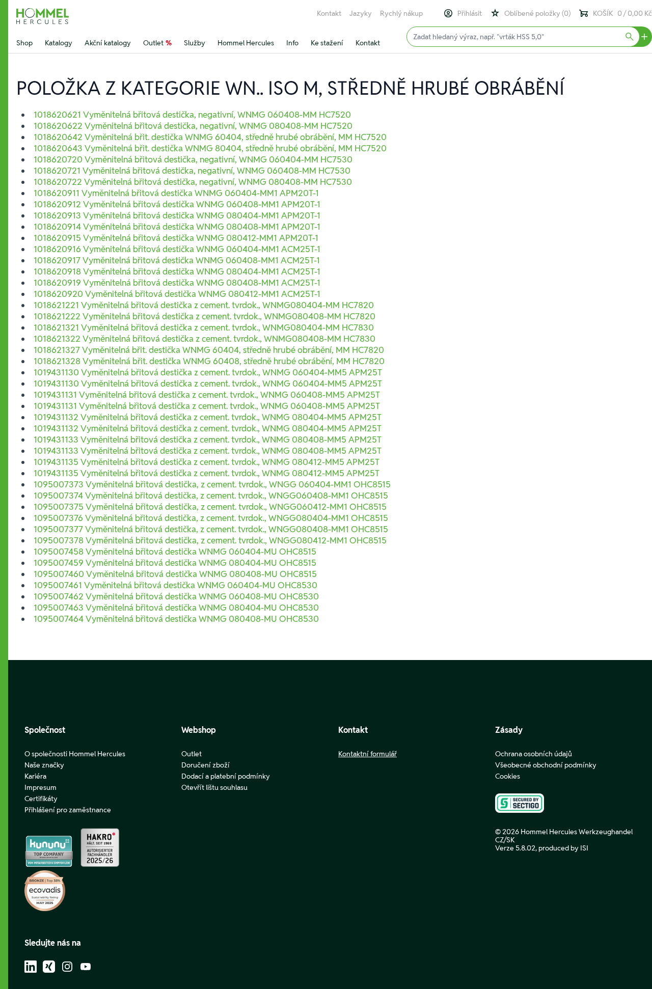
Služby (194, 42)
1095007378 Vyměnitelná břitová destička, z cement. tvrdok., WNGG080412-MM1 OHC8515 (210, 540)
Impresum (40, 787)
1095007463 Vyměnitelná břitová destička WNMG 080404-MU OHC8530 (176, 607)
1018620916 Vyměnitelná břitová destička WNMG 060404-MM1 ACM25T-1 (177, 249)
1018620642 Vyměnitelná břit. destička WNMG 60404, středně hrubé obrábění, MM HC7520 (210, 137)
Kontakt (329, 13)
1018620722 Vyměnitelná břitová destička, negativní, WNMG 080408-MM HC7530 (193, 181)
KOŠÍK (622, 13)
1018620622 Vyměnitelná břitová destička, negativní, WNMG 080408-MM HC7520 (193, 125)
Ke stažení (327, 42)
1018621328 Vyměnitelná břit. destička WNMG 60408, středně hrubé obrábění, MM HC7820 (209, 361)
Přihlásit (469, 13)
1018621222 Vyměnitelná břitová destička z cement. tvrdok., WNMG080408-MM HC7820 (204, 316)
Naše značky (44, 765)
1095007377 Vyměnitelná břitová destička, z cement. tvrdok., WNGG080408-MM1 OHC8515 (211, 529)
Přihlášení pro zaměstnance (67, 810)
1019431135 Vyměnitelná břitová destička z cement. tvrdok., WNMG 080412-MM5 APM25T (206, 462)
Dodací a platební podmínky (225, 776)
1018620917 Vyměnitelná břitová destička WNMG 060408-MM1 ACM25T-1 (177, 260)
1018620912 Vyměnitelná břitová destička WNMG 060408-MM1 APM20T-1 (177, 204)
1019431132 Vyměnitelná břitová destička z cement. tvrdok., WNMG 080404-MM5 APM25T (208, 417)
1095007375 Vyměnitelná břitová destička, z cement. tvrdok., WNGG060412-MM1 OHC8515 (210, 506)
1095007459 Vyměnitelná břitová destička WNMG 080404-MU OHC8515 (175, 562)
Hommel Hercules (246, 42)
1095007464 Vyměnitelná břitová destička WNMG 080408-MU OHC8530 (176, 618)
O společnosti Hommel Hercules (74, 754)
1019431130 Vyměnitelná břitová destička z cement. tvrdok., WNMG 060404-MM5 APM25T (208, 372)
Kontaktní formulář (367, 754)
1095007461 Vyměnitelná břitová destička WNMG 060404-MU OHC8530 (175, 585)
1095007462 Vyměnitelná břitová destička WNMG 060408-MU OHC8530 (176, 596)
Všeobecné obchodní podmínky (545, 765)
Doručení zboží (205, 765)
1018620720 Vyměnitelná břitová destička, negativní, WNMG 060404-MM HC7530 (193, 159)
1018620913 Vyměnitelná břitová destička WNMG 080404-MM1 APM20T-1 (177, 215)
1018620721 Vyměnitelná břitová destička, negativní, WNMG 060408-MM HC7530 (192, 170)
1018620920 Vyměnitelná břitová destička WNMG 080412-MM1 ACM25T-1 (177, 293)
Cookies (507, 776)
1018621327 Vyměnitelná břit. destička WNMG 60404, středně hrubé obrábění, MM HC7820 (209, 349)
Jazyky (360, 13)
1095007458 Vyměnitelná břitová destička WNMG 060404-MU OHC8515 (175, 551)
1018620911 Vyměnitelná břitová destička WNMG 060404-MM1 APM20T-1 (176, 193)
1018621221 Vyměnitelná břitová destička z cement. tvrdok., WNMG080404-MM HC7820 (204, 305)
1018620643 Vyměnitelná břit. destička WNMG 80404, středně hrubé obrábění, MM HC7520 (210, 148)
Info (292, 42)
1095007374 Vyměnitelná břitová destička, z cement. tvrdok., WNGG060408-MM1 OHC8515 (211, 495)
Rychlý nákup (401, 13)
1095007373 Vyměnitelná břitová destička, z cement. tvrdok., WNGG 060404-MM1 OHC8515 (212, 484)
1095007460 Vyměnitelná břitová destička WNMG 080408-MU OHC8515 (175, 574)
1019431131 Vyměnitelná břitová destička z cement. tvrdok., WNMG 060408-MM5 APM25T (207, 394)
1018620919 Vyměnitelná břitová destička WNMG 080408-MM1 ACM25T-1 (177, 282)
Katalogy (58, 42)
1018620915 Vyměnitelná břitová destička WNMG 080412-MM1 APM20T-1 (176, 237)
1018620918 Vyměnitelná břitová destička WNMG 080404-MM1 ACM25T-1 (177, 271)
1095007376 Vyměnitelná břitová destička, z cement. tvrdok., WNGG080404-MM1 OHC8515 (211, 518)
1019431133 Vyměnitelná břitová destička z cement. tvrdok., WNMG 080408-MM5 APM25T (208, 439)
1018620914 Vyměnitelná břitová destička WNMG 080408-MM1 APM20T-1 (177, 226)
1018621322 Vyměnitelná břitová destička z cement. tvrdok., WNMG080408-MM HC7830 (204, 338)
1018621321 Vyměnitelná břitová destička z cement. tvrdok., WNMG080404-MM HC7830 (204, 327)
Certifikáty (41, 798)
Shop (24, 42)
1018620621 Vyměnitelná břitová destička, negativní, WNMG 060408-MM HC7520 (192, 114)
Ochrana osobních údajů (533, 754)
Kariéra (35, 776)
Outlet (157, 42)
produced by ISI (563, 848)
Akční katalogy (108, 42)
